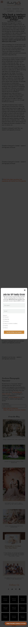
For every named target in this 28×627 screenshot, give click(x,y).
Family (6, 325)
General (6, 317)
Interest (5, 315)
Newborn (6, 321)
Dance (6, 327)
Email (6, 311)
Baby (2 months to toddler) (10, 323)
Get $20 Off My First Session (14, 332)
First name (7, 305)
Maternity (6, 319)
